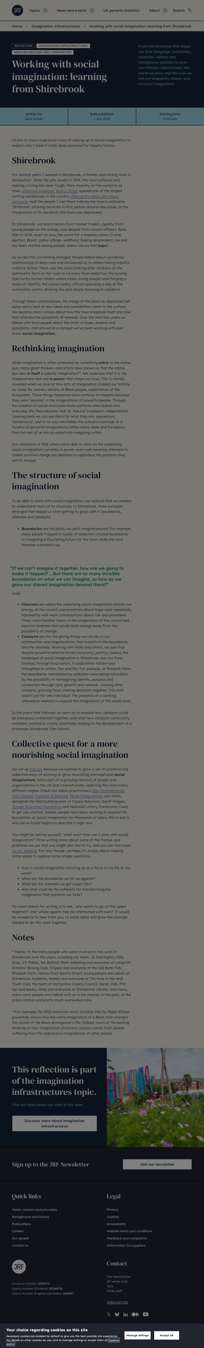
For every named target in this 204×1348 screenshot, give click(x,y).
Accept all (166, 1335)
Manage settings (138, 1335)
